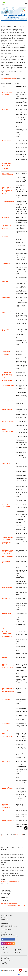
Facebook (17, 834)
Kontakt (4, 949)
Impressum (5, 952)
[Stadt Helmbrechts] (4, 2)
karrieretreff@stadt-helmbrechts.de (9, 78)
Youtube (3, 836)
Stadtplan (19, 949)
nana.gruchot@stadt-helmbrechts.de (16, 905)
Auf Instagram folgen (9, 943)
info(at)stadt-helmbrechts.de (11, 926)
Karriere (18, 952)
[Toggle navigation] (26, 3)
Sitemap (4, 950)
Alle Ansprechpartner (6, 929)
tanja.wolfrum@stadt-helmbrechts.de (9, 903)
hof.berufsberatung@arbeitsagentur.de (10, 881)
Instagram (21, 834)
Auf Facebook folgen (9, 939)
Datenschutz (19, 950)
